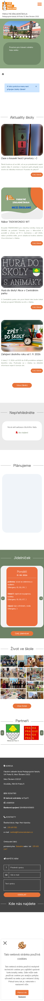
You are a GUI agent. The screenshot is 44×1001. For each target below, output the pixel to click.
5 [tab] (23, 37)
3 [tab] (18, 37)
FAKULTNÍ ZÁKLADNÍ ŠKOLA (14, 14)
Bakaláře (19, 846)
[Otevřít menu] (39, 4)
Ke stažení (23, 432)
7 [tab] (29, 37)
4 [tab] (20, 37)
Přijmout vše (22, 992)
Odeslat (22, 895)
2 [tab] (15, 37)
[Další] (41, 598)
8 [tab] (32, 37)
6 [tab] (26, 37)
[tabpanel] (22, 30)
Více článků (22, 385)
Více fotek (22, 706)
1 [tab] (12, 37)
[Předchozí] (3, 598)
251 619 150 (12, 827)
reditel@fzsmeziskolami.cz (21, 832)
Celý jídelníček (22, 633)
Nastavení (22, 997)
